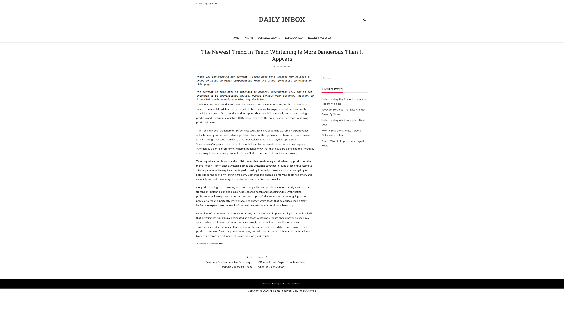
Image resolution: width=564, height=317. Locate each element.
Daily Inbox (282, 19)
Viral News (283, 284)
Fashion (249, 37)
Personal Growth (269, 37)
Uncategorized (216, 243)
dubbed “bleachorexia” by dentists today (232, 130)
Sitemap (311, 290)
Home (236, 37)
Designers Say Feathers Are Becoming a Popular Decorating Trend (228, 262)
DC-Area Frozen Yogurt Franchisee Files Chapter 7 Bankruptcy (281, 262)
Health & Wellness (320, 37)
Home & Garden (294, 37)
